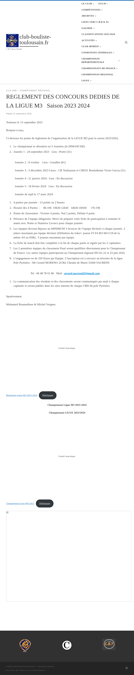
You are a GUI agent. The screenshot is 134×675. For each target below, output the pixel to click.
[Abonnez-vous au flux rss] (127, 668)
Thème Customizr (38, 670)
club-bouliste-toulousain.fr (24, 666)
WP (17, 670)
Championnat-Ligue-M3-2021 (20, 503)
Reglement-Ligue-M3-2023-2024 (21, 395)
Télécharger (47, 395)
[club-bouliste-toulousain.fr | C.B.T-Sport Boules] (12, 40)
